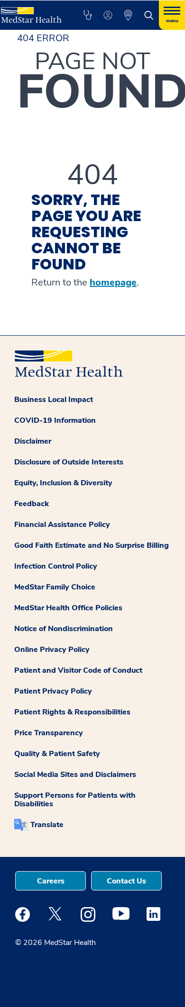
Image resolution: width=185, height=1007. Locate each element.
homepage (113, 282)
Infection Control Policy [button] (55, 566)
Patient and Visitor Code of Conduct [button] (78, 670)
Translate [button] (47, 825)
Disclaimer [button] (32, 441)
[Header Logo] (31, 11)
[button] (87, 15)
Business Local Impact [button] (53, 399)
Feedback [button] (31, 504)
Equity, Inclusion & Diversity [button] (63, 483)
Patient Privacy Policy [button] (53, 691)
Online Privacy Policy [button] (52, 649)
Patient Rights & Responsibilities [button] (72, 712)
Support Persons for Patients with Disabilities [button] (75, 799)
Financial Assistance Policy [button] (62, 524)
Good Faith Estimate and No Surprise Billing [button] (91, 545)
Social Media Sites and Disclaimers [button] (75, 774)
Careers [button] (51, 881)
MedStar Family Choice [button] (54, 587)
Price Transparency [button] (48, 733)
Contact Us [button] (126, 881)
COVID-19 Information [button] (55, 420)
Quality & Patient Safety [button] (57, 754)
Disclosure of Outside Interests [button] (68, 462)
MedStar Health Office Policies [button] (68, 608)
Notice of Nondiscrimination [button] (63, 629)
